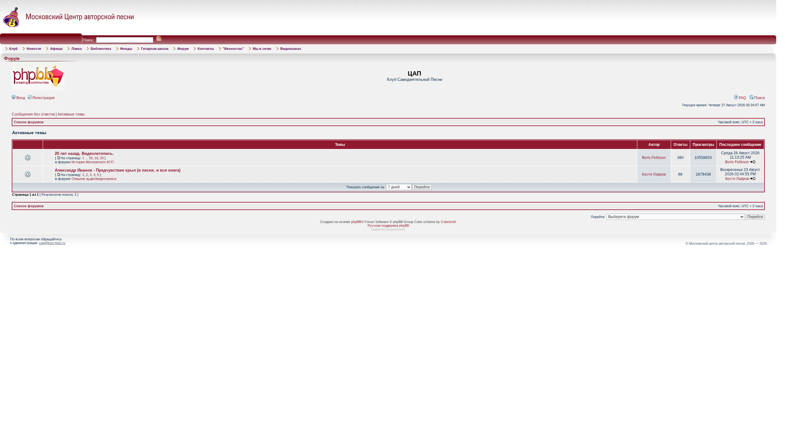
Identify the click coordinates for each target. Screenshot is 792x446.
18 (91, 158)
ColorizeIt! (448, 222)
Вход (20, 98)
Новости (34, 48)
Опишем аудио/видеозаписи (93, 179)
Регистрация (43, 98)
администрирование (388, 229)
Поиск (759, 98)
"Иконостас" (233, 48)
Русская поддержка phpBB (388, 225)
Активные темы (71, 114)
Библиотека (101, 48)
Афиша (56, 48)
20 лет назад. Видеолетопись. (84, 153)
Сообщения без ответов (33, 114)
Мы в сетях (262, 48)
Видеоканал (290, 48)
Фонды (126, 48)
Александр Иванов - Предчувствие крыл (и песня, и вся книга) (117, 170)
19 (96, 158)
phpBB (356, 222)
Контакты (206, 48)
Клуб (13, 48)
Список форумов (29, 122)
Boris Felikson (654, 157)
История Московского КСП (92, 162)
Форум (183, 48)
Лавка (76, 48)
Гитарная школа (154, 48)
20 (102, 158)
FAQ (742, 98)
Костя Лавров (654, 174)
